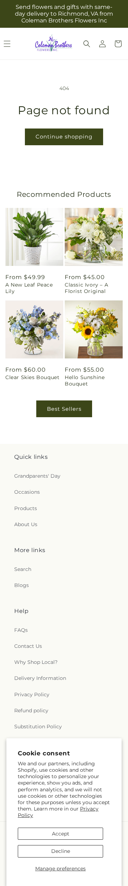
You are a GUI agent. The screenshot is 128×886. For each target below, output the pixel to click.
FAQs (21, 630)
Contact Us (28, 646)
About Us (25, 524)
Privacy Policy (31, 694)
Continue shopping (64, 136)
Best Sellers (64, 408)
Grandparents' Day (37, 476)
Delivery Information (40, 678)
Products (25, 508)
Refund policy (31, 710)
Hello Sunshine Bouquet (85, 380)
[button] (87, 44)
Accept (60, 833)
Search (22, 569)
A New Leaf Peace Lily (29, 288)
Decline (60, 851)
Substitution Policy (38, 726)
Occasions (27, 492)
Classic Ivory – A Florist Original (86, 288)
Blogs (21, 585)
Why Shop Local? (36, 662)
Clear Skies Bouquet (32, 377)
